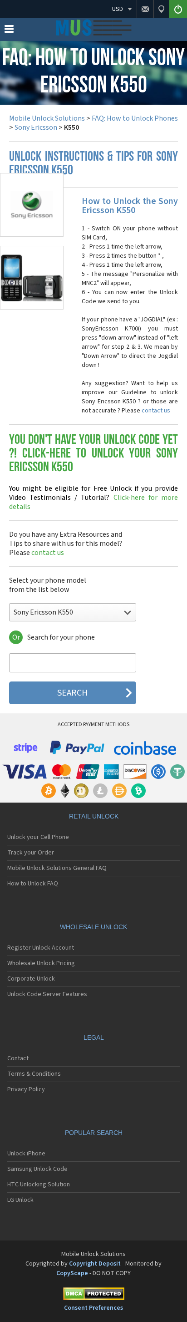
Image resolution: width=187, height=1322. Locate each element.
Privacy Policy (26, 1089)
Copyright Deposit (95, 1263)
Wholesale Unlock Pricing (41, 963)
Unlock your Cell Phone (38, 837)
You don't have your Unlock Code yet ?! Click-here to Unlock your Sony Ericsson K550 (93, 454)
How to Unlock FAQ (32, 883)
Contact (18, 1058)
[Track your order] (161, 9)
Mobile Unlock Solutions (47, 118)
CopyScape (72, 1273)
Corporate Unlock (31, 978)
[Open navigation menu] (9, 31)
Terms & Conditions (34, 1073)
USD (117, 9)
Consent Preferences (93, 1307)
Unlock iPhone (26, 1153)
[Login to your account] (178, 9)
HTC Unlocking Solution (38, 1184)
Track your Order (30, 852)
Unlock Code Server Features (47, 994)
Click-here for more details (93, 497)
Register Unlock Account (40, 947)
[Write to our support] (145, 9)
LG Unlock (20, 1200)
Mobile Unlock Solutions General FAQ (57, 868)
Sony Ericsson (36, 127)
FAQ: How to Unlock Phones (135, 118)
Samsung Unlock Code (37, 1169)
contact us (156, 410)
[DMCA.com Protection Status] (93, 1295)
